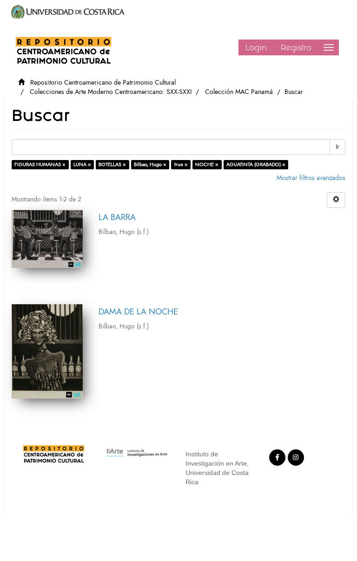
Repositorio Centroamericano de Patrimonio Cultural (103, 82)
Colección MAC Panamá (239, 91)
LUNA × (82, 164)
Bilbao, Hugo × (150, 164)
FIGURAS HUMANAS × (40, 164)
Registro (296, 47)
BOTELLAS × (112, 164)
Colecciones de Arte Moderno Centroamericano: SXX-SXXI (111, 91)
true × (181, 164)
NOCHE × (206, 164)
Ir (337, 146)
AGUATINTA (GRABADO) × (255, 164)
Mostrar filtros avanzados (311, 178)
